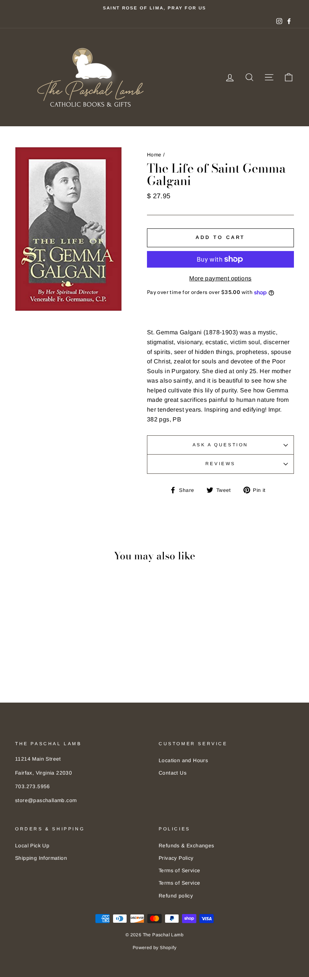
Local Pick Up (32, 845)
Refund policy (176, 896)
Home (154, 155)
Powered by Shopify (154, 947)
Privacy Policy (176, 858)
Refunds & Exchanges (186, 845)
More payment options (220, 278)
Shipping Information (41, 858)
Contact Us (173, 773)
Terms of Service (179, 870)
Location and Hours (183, 760)
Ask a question (220, 444)
